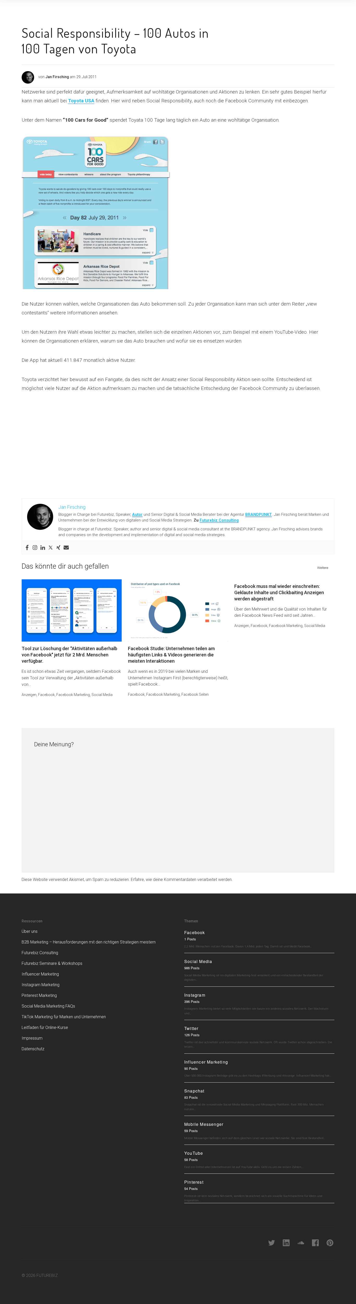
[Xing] (58, 547)
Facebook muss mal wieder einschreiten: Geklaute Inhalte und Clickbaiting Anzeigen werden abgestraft (279, 592)
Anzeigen (29, 695)
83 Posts (191, 1097)
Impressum (32, 1038)
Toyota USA (81, 101)
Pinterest (194, 1182)
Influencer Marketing (40, 974)
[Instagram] (35, 547)
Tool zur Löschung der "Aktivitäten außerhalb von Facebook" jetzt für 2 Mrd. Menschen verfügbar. (69, 655)
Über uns (30, 931)
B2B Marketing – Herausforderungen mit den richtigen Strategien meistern (89, 942)
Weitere (322, 568)
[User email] (66, 547)
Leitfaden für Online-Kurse (45, 1027)
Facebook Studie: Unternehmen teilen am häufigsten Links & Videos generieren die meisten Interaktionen (171, 655)
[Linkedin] (42, 547)
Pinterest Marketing (39, 995)
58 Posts (191, 1159)
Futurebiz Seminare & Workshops (52, 963)
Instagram (194, 995)
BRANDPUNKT (258, 514)
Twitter (191, 1028)
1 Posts (190, 938)
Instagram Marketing (40, 984)
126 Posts (192, 1034)
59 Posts (191, 1130)
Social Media (102, 695)
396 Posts (192, 1001)
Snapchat (194, 1091)
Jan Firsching (57, 77)
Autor (137, 514)
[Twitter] (50, 547)
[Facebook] (27, 547)
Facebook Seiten (195, 694)
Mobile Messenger (203, 1124)
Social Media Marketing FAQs (48, 1006)
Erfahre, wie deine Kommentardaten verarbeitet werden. (182, 879)
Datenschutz (33, 1048)
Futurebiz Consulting (219, 520)
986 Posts (192, 967)
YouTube (193, 1153)
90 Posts (191, 1068)
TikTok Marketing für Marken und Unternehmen (64, 1016)
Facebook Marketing (73, 695)
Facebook (46, 695)
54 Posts (191, 1188)
